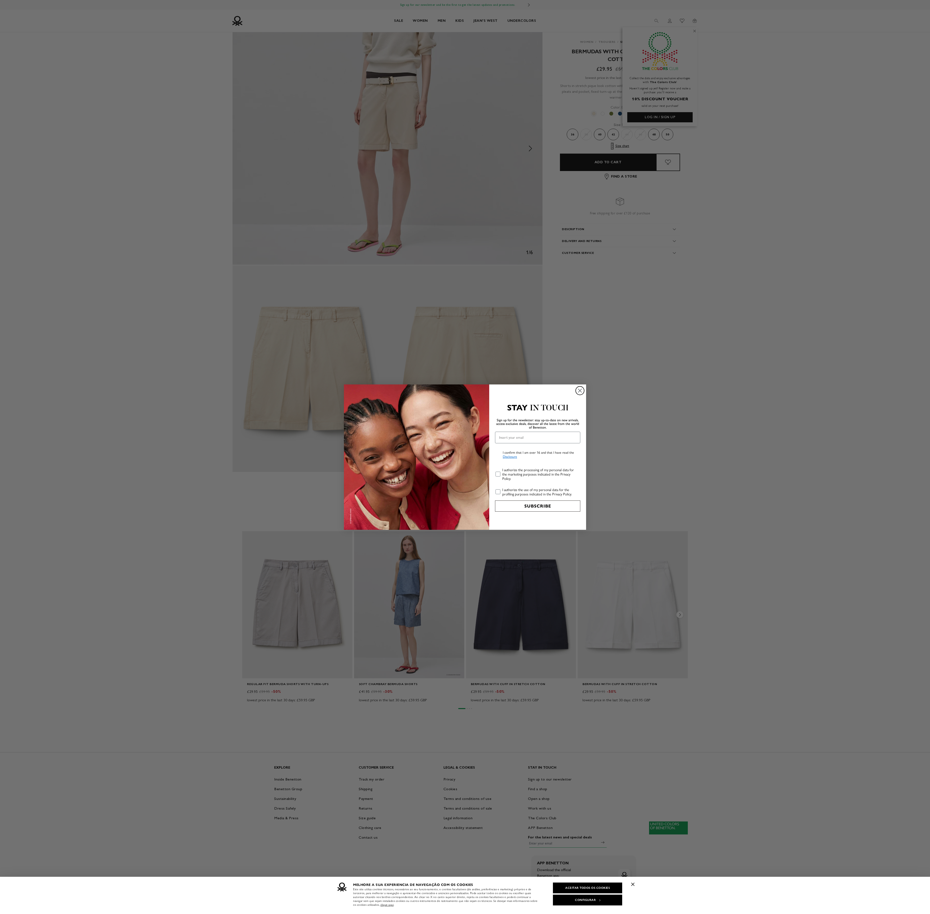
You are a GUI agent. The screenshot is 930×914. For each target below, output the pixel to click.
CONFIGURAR (585, 900)
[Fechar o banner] (633, 884)
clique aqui (387, 904)
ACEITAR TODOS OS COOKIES (587, 888)
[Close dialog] (580, 390)
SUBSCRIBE (537, 506)
